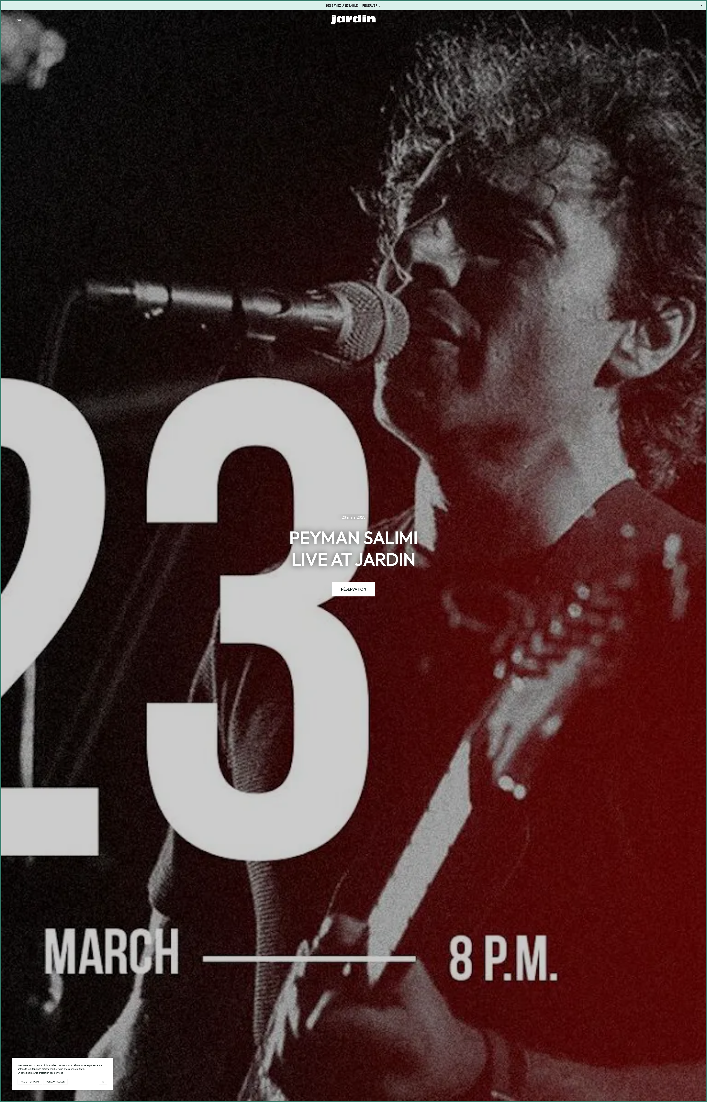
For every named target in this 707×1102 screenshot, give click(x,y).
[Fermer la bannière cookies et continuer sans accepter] (103, 1082)
